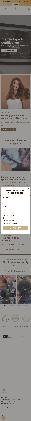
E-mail (5, 206)
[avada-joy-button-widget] (3, 417)
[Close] (28, 188)
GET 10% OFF (15, 228)
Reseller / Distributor (12, 223)
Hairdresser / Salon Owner (13, 218)
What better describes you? (11, 215)
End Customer (10, 220)
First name (6, 197)
